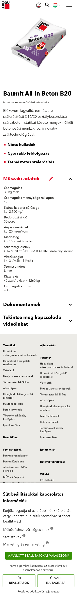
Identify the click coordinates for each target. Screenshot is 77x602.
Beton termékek (12, 410)
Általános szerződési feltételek (15, 469)
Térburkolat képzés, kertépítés (14, 417)
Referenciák (47, 450)
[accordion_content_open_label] (39, 304)
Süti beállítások (19, 581)
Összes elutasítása (56, 581)
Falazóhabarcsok (13, 404)
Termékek (9, 345)
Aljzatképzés (10, 388)
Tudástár (45, 358)
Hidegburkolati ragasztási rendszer (18, 396)
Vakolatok (9, 370)
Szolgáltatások (12, 450)
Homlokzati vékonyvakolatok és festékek (20, 353)
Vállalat (44, 474)
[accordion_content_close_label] (39, 178)
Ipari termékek (11, 425)
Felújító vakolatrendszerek (18, 376)
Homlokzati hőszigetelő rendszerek (16, 363)
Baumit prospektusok (15, 456)
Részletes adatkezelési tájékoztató (39, 591)
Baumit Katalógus (13, 461)
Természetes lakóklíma (16, 382)
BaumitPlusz (11, 437)
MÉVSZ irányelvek (13, 477)
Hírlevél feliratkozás (52, 462)
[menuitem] (38, 5)
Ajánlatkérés (48, 345)
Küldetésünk (47, 480)
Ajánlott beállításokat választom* (38, 555)
